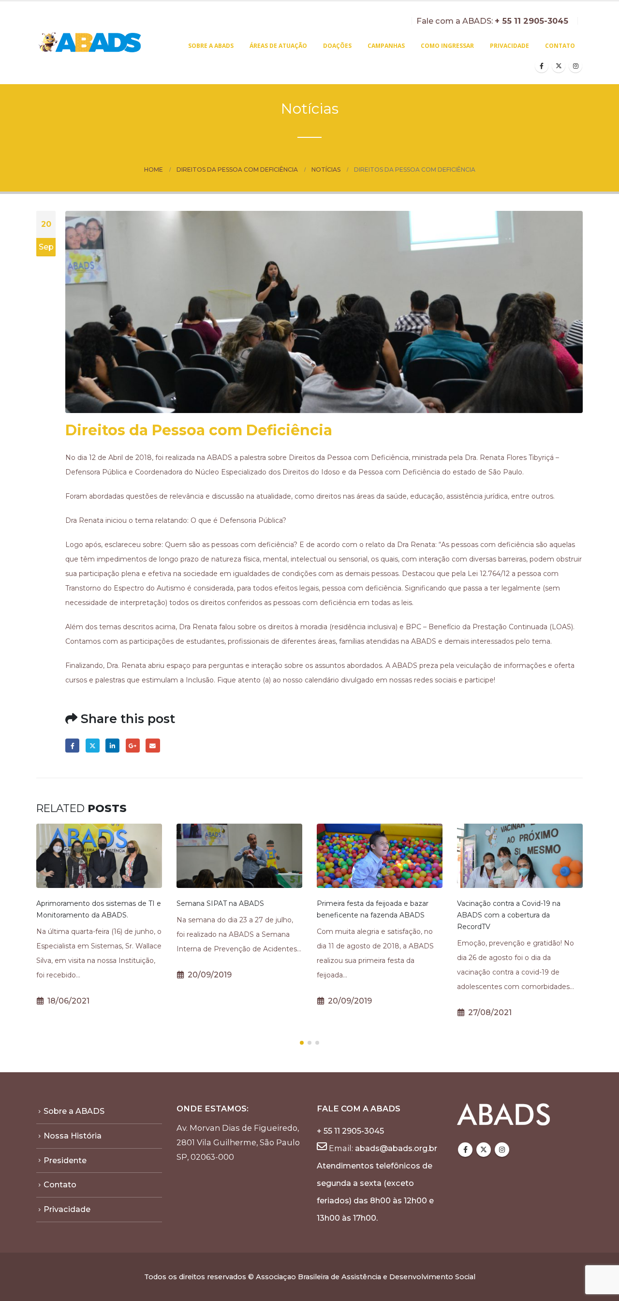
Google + (133, 746)
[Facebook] (541, 66)
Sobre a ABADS (211, 46)
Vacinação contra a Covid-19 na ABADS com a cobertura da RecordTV (508, 915)
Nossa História (73, 1135)
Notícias (310, 109)
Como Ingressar (447, 46)
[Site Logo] (90, 43)
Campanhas (386, 46)
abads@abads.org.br (396, 1148)
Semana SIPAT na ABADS (220, 903)
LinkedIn (112, 746)
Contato (560, 46)
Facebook (72, 746)
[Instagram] (575, 66)
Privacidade (509, 46)
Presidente (65, 1160)
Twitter (93, 746)
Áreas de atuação (278, 46)
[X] (558, 66)
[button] (302, 1042)
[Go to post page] (99, 856)
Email (153, 746)
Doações (337, 46)
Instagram (502, 1149)
